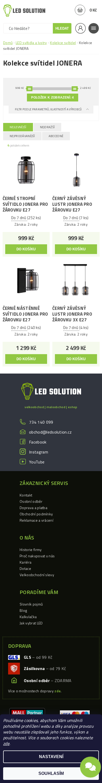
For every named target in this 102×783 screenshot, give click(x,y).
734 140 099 (41, 422)
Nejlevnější (18, 127)
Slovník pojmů (31, 604)
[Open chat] (90, 765)
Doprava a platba (33, 507)
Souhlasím (51, 773)
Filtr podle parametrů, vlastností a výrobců (48, 109)
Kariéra (25, 562)
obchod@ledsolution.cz (50, 432)
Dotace (25, 568)
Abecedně (56, 136)
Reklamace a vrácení (36, 520)
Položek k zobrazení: (52, 97)
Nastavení (51, 756)
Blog (23, 610)
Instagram (38, 452)
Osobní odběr (31, 501)
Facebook (38, 442)
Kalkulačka (28, 616)
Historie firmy (31, 549)
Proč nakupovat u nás (37, 556)
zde (6, 743)
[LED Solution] (24, 10)
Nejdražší (47, 127)
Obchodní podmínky (36, 514)
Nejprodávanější (22, 136)
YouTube (36, 462)
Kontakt (26, 495)
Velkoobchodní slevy (37, 574)
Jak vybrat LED (31, 623)
